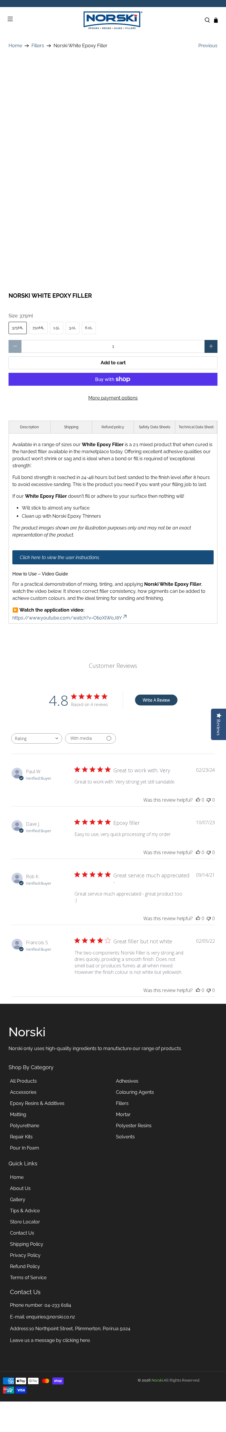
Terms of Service (28, 1277)
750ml (38, 328)
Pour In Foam (24, 1148)
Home (15, 45)
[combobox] (36, 738)
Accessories (23, 1092)
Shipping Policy (26, 1244)
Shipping (71, 427)
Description (29, 427)
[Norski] (113, 20)
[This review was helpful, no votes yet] (198, 800)
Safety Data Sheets (154, 427)
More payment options (113, 398)
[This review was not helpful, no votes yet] (209, 800)
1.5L (56, 328)
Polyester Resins (134, 1125)
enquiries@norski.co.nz (50, 1317)
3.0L (72, 328)
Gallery (17, 1199)
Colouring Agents (135, 1092)
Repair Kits (21, 1137)
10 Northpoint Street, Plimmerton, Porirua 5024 (79, 1328)
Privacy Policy (25, 1255)
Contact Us (22, 1233)
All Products (23, 1081)
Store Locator (25, 1222)
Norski (157, 1380)
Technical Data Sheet (196, 427)
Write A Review (156, 700)
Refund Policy (25, 1266)
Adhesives (127, 1081)
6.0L (89, 328)
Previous (207, 45)
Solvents (125, 1137)
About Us (20, 1188)
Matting (18, 1114)
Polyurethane (24, 1125)
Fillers (37, 45)
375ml (18, 328)
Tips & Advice (25, 1210)
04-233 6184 (57, 1305)
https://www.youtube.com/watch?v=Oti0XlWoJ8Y (67, 618)
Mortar (123, 1114)
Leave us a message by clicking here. (50, 1340)
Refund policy (113, 427)
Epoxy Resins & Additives (37, 1103)
